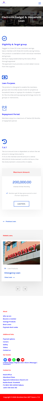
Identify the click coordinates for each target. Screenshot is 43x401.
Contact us (7, 350)
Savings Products (9, 322)
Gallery (5, 345)
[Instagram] (9, 360)
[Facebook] (5, 360)
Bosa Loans (7, 324)
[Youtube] (22, 360)
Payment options (9, 339)
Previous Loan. (11, 221)
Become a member (9, 319)
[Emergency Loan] (21, 253)
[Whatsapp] (14, 360)
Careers (5, 342)
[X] (18, 360)
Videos (5, 347)
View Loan (8, 277)
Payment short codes (10, 327)
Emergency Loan (12, 273)
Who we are (7, 316)
